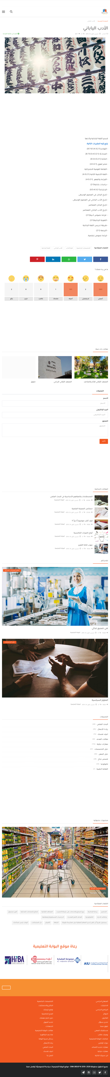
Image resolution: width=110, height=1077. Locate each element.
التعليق (105, 421)
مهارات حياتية (102, 744)
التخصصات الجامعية (83, 248)
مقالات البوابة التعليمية (44, 1031)
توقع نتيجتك (48, 1010)
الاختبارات (104, 1006)
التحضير (104, 912)
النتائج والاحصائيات (45, 1006)
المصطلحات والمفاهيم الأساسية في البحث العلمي (71, 497)
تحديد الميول (48, 1022)
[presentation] (98, 831)
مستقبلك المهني (101, 1031)
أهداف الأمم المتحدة (75, 917)
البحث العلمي (102, 724)
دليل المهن (103, 754)
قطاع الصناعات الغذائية (98, 888)
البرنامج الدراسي (102, 1010)
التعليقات (100, 391)
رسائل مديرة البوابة (46, 1039)
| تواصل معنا (31, 1067)
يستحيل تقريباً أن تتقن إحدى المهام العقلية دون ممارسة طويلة (84, 923)
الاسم (105, 398)
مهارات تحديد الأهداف (100, 1047)
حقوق (33, 382)
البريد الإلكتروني (102, 410)
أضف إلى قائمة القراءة (10, 34)
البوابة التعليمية (59, 500)
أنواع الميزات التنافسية (83, 533)
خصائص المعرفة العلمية (82, 509)
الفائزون (105, 1018)
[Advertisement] (55, 113)
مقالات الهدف (102, 739)
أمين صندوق (12, 912)
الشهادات (49, 1027)
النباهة (56, 923)
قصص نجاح (103, 759)
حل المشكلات (37, 923)
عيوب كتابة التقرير (85, 545)
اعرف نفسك (103, 734)
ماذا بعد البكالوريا (46, 1035)
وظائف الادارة (102, 917)
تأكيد (104, 441)
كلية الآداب (69, 248)
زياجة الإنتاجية (92, 912)
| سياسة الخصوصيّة (44, 1067)
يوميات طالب (103, 1035)
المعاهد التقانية (47, 912)
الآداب (104, 34)
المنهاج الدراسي (102, 1002)
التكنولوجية (89, 917)
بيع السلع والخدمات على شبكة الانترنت (70, 912)
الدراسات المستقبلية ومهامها (53, 917)
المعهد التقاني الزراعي (63, 382)
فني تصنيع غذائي (100, 628)
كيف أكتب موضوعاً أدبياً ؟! (82, 521)
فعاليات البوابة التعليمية (98, 1039)
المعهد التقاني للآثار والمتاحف (96, 382)
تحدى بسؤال (103, 1022)
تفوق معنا (104, 1027)
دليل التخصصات (101, 749)
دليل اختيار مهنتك (46, 1018)
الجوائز (105, 1014)
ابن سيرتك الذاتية (101, 1056)
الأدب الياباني (58, 248)
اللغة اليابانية (46, 248)
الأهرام (47, 923)
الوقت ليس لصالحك (20, 923)
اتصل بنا (50, 1056)
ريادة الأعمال (103, 729)
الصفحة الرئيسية (103, 21)
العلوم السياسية (100, 700)
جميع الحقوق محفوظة (89, 1067)
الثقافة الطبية (102, 769)
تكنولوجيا (104, 764)
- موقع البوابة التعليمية (61, 1067)
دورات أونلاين (103, 1043)
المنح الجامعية (47, 1014)
